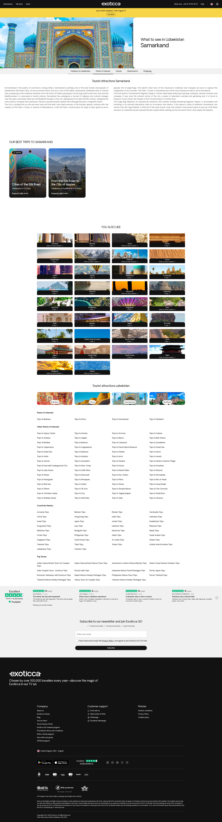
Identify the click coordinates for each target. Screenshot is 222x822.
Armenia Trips (43, 512)
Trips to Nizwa (43, 475)
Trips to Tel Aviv (81, 489)
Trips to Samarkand (120, 419)
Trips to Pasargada (45, 479)
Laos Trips (78, 526)
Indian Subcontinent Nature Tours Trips (90, 563)
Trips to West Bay (81, 498)
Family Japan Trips (157, 570)
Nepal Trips (154, 530)
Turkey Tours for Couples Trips (87, 580)
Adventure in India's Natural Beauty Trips (129, 563)
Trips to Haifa (42, 456)
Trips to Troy (79, 493)
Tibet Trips (78, 544)
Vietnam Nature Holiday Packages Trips (129, 580)
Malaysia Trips (155, 526)
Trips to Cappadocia (83, 447)
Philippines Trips (81, 535)
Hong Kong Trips (81, 517)
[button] (111, 648)
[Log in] (217, 4)
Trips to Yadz (117, 498)
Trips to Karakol (118, 461)
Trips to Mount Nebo (120, 470)
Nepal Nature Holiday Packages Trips (90, 575)
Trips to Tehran (43, 489)
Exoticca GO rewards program (48, 727)
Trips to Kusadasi (156, 466)
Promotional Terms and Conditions (50, 731)
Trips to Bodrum (81, 442)
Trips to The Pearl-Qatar (47, 493)
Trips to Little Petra (82, 470)
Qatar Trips (116, 535)
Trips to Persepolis (82, 479)
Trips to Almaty (81, 433)
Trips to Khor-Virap (82, 466)
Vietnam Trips (80, 549)
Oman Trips (42, 535)
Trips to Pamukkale (157, 475)
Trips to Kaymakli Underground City (52, 466)
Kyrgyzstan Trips (44, 526)
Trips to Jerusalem (82, 461)
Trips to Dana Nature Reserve (124, 447)
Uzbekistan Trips (44, 549)
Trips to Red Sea (44, 484)
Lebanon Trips (118, 526)
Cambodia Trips (156, 512)
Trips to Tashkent (156, 419)
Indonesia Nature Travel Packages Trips (128, 570)
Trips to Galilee (118, 452)
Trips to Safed (80, 484)
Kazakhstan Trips (156, 521)
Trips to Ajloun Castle (46, 433)
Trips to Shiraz (118, 484)
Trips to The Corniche (158, 489)
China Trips (41, 517)
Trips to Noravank (81, 475)
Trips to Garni (155, 452)
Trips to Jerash (155, 456)
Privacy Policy (108, 641)
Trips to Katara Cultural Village (162, 461)
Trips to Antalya (43, 438)
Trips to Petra (117, 479)
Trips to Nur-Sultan (120, 475)
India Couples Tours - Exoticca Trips (52, 570)
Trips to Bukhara (44, 419)
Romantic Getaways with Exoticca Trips (54, 575)
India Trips (116, 517)
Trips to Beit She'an (157, 438)
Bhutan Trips (117, 512)
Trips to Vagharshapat (121, 493)
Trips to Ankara (155, 433)
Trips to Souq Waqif (157, 484)
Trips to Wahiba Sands (46, 498)
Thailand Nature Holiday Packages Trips (54, 580)
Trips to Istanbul (81, 456)
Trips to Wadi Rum (157, 493)
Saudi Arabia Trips (157, 535)
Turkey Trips (117, 544)
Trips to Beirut (118, 438)
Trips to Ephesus (81, 452)
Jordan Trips (117, 521)
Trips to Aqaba (80, 438)
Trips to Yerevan (156, 498)
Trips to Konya (118, 466)
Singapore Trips (43, 540)
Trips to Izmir (117, 456)
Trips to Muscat (155, 470)
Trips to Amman (119, 433)
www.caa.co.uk (59, 807)
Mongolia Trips (80, 530)
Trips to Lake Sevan (45, 470)
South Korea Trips (81, 540)
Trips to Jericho (43, 461)
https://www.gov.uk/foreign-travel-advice (67, 796)
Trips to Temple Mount (121, 489)
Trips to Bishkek (43, 442)
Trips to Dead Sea (156, 447)
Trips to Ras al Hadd (157, 479)
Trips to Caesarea (119, 442)
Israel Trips (41, 521)
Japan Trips (79, 521)
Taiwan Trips (154, 540)
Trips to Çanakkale (157, 442)
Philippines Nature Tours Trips (124, 575)
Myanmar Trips (118, 530)
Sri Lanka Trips (118, 540)
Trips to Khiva (80, 419)
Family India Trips (81, 570)
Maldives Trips (43, 530)
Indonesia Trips (155, 517)
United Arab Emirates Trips (160, 544)
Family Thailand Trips (158, 575)
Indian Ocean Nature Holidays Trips (164, 563)
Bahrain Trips (79, 512)
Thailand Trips (43, 544)
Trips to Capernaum (45, 447)
